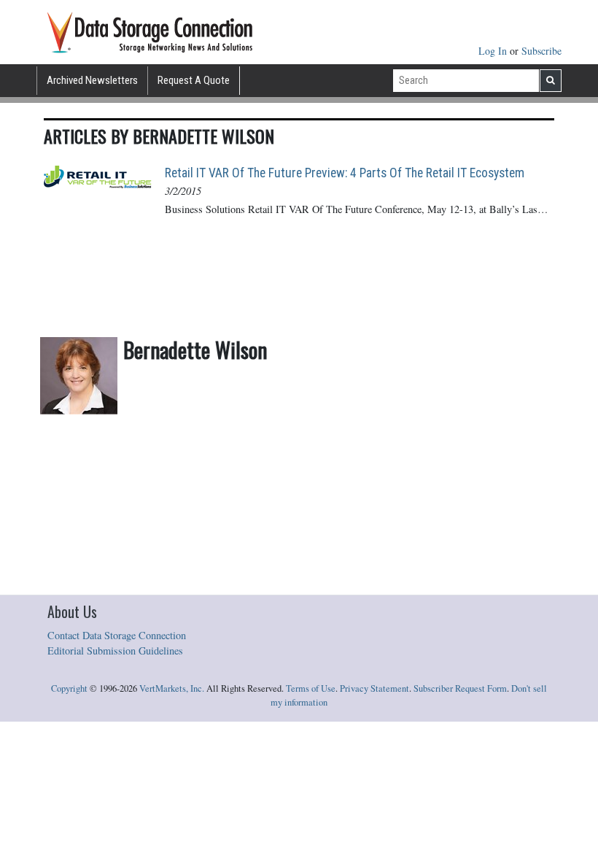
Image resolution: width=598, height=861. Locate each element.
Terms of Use (310, 688)
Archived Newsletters (92, 80)
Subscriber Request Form (460, 688)
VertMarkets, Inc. (171, 688)
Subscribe (541, 51)
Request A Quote (194, 80)
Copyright (69, 688)
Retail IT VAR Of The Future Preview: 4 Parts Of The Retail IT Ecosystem (344, 173)
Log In (494, 51)
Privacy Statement (374, 688)
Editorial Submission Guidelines (115, 650)
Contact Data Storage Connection (116, 635)
